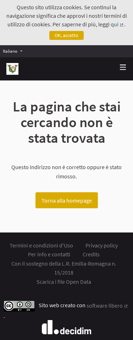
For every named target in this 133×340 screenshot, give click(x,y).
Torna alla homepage (66, 200)
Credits (91, 254)
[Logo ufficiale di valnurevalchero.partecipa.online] (12, 69)
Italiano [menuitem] (10, 51)
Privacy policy (101, 245)
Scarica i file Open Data (64, 281)
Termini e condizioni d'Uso (41, 245)
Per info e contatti (49, 254)
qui (117, 24)
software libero (107, 305)
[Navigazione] (123, 67)
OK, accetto (66, 35)
